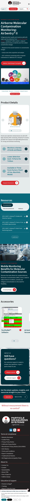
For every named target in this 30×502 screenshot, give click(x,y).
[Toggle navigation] (29, 4)
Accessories (17, 91)
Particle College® (7, 484)
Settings (15, 499)
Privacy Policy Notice (8, 442)
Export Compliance (7, 453)
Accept (4, 499)
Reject (10, 499)
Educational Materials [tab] (8, 208)
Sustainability (6, 470)
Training (4, 486)
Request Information (8, 183)
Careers (4, 467)
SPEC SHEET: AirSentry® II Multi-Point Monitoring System (12, 229)
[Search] (27, 9)
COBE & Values (6, 477)
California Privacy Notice (9, 444)
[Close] (27, 489)
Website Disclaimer (7, 437)
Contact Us (13, 9)
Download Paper (7, 289)
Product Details (5, 91)
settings (7, 497)
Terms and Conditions (8, 451)
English (3, 9)
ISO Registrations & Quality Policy (11, 458)
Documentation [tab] (7, 205)
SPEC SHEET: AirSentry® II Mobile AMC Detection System (12, 217)
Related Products (24, 91)
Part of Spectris (6, 474)
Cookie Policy (6, 439)
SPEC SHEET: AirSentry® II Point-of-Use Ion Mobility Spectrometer (12, 223)
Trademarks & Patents (8, 456)
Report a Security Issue (8, 488)
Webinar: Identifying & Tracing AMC (12, 63)
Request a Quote (15, 94)
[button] (26, 149)
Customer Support (11, 378)
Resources (11, 91)
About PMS (5, 472)
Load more (15, 237)
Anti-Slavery (5, 449)
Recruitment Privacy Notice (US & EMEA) (13, 446)
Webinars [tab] (20, 208)
